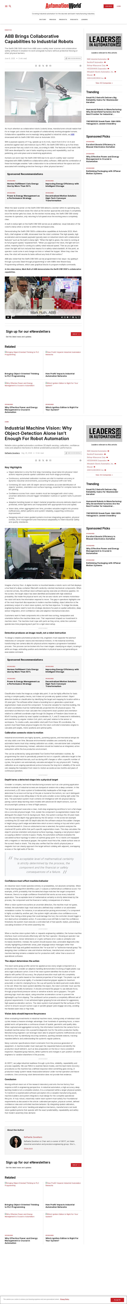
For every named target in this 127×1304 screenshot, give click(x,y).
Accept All (117, 1300)
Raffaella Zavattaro (12, 453)
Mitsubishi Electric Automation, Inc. (100, 72)
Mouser (90, 75)
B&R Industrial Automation (97, 59)
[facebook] (36, 66)
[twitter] (43, 66)
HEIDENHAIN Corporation (97, 69)
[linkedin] (40, 66)
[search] (10, 6)
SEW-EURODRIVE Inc (95, 78)
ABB (72, 134)
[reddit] (47, 66)
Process (52, 19)
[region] (63, 1300)
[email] (50, 66)
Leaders (84, 19)
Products (63, 19)
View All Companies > (104, 83)
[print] (80, 66)
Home (7, 422)
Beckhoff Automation (95, 62)
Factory (42, 19)
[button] (6, 6)
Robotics (8, 30)
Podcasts (74, 19)
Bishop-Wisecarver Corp (96, 65)
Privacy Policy (64, 1299)
